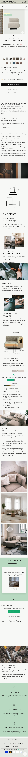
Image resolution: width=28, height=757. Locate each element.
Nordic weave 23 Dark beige (3, 58)
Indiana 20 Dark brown (17, 58)
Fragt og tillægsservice (12, 46)
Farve (14, 55)
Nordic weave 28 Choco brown (10, 58)
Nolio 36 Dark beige (20, 62)
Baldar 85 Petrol (14, 62)
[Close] (26, 373)
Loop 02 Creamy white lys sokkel (20, 58)
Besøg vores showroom (14, 746)
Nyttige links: (13, 739)
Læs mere (24, 377)
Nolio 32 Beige (17, 62)
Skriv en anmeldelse (14, 611)
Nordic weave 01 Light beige (7, 58)
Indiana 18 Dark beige (14, 58)
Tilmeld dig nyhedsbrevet (14, 743)
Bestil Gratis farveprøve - (14, 50)
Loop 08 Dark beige (7, 62)
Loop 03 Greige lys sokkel (24, 58)
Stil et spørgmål (14, 92)
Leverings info (14, 89)
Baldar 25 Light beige (10, 62)
